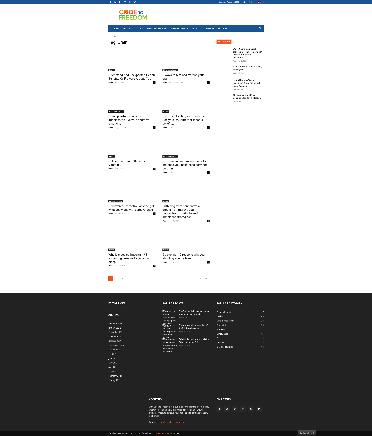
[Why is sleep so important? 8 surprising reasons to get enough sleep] (131, 239)
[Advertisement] (211, 14)
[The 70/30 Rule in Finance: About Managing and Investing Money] (169, 319)
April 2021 (113, 367)
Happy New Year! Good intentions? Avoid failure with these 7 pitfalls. (246, 83)
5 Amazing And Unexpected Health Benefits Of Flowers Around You (131, 76)
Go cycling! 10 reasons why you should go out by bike (183, 256)
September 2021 (116, 345)
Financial (209, 28)
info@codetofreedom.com (172, 422)
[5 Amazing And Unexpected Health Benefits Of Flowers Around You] (131, 59)
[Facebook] (110, 2)
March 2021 (114, 371)
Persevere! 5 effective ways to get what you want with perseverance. (131, 207)
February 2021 (115, 375)
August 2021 (114, 349)
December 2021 (116, 332)
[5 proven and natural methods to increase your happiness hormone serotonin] (186, 146)
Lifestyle (138, 28)
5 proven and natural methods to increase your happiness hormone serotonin (185, 164)
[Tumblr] (130, 2)
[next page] (128, 278)
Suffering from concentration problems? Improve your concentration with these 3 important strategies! (182, 211)
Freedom (222, 28)
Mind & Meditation (156, 28)
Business (196, 28)
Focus (165, 111)
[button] (260, 29)
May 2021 (113, 362)
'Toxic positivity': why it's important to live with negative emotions (128, 120)
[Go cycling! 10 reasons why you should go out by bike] (186, 239)
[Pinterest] (125, 2)
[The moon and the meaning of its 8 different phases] (169, 331)
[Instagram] (115, 2)
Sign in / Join (248, 2)
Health (126, 28)
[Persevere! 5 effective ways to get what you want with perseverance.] (131, 190)
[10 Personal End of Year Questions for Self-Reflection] (224, 99)
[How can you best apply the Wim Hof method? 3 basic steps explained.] (169, 345)
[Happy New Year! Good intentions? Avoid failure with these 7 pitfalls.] (224, 84)
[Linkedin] (120, 2)
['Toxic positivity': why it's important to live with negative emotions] (131, 101)
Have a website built (161, 433)
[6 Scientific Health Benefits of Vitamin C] (131, 146)
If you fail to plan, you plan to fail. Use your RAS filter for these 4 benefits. (184, 120)
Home (116, 28)
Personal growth (179, 28)
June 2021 (113, 358)
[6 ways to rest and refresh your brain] (186, 59)
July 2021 (112, 354)
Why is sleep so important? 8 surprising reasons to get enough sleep (130, 258)
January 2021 (114, 380)
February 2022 (115, 323)
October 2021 (114, 340)
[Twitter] (134, 2)
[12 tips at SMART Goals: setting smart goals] (224, 70)
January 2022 (114, 327)
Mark (110, 82)
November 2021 (116, 336)
